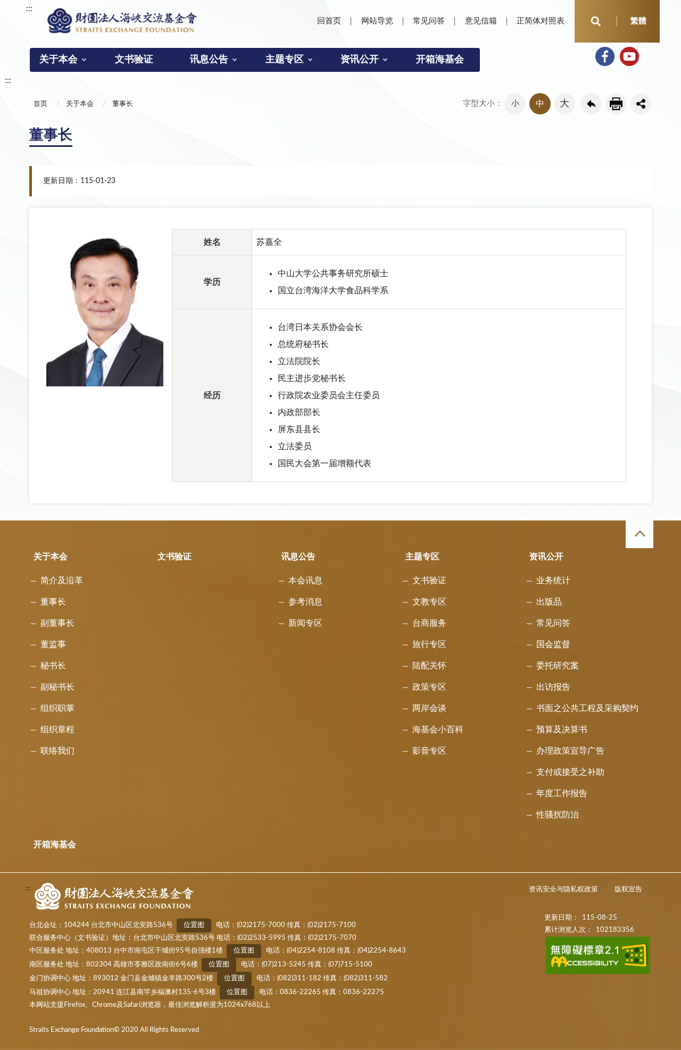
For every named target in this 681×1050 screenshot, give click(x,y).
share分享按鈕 (641, 103)
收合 (639, 534)
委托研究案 (557, 666)
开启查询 (596, 21)
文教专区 (429, 602)
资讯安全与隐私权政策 (563, 889)
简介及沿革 (61, 580)
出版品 (549, 602)
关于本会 (58, 59)
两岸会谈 (429, 708)
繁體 (638, 21)
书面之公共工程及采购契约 (587, 708)
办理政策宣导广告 (570, 751)
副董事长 (57, 623)
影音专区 (429, 751)
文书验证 (134, 59)
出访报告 (553, 687)
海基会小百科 (437, 729)
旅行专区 (429, 644)
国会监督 (553, 644)
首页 (40, 104)
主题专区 (284, 59)
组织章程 (57, 729)
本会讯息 (305, 580)
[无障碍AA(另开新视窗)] (598, 972)
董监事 (53, 644)
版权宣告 (628, 889)
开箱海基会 (440, 59)
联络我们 (57, 751)
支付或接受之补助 (570, 772)
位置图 (194, 925)
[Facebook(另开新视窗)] (604, 56)
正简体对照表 (540, 21)
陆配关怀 (429, 666)
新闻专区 (305, 623)
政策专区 (429, 687)
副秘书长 (57, 687)
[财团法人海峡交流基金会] (122, 20)
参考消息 (305, 602)
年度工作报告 (561, 793)
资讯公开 (359, 59)
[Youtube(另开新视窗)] (629, 56)
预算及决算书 (561, 729)
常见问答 (429, 21)
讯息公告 (209, 59)
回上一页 (591, 103)
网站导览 (377, 21)
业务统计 (553, 580)
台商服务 (429, 623)
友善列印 (616, 103)
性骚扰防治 (557, 815)
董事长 (122, 104)
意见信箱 (481, 21)
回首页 (329, 21)
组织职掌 (57, 708)
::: (29, 8)
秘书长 (53, 666)
